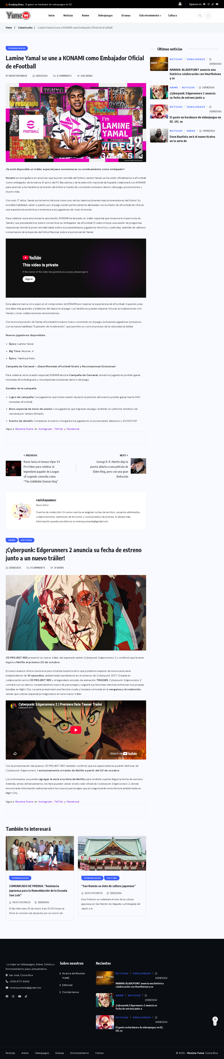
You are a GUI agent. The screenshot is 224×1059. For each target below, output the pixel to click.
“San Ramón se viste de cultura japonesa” (108, 886)
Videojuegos (105, 15)
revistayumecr (21, 902)
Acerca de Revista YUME (73, 976)
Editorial (67, 985)
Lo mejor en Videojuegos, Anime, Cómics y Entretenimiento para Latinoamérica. (30, 967)
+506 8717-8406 (19, 981)
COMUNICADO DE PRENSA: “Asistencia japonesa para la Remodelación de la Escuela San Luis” (38, 890)
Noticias (68, 15)
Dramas (126, 15)
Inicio (52, 15)
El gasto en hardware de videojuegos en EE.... (49, 4)
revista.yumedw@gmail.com (25, 987)
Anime (85, 15)
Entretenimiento (149, 15)
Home (9, 27)
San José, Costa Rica (20, 975)
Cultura (172, 15)
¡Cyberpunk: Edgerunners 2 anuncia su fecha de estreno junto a (136, 1007)
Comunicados (25, 27)
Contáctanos (70, 992)
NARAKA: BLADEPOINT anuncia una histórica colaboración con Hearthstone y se (195, 74)
